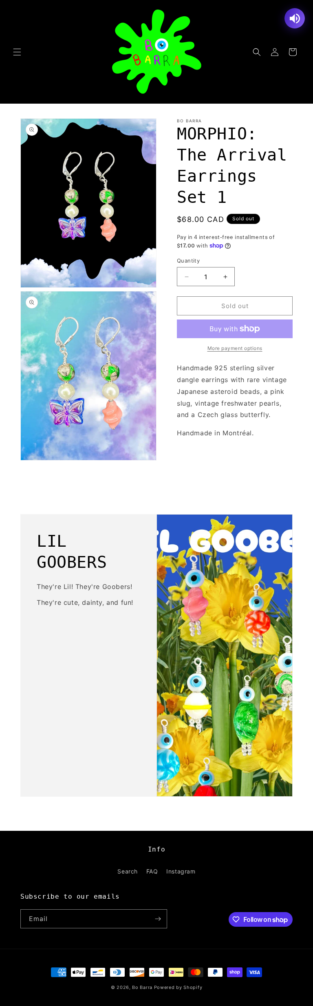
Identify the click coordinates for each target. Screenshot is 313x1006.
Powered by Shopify (178, 987)
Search (127, 871)
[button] (17, 52)
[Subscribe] (158, 918)
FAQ (152, 871)
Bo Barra (142, 987)
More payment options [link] (234, 348)
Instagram (180, 871)
